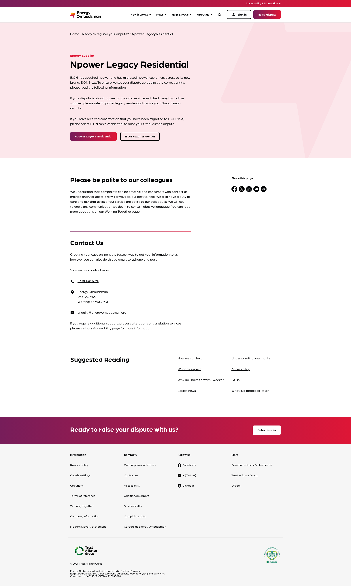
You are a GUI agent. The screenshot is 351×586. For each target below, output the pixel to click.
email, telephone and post (137, 259)
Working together (82, 506)
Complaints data (135, 516)
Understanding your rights (250, 358)
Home (74, 34)
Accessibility (102, 328)
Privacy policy (79, 465)
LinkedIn (188, 485)
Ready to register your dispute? (105, 34)
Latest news (187, 390)
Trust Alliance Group (244, 475)
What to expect (189, 369)
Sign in (239, 14)
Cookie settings (80, 475)
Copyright (76, 485)
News (160, 14)
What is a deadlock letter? (250, 390)
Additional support (136, 496)
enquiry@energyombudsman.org (102, 312)
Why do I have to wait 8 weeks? (201, 380)
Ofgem (236, 485)
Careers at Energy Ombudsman (145, 526)
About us (203, 14)
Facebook (189, 465)
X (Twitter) (189, 475)
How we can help (190, 358)
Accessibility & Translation (262, 3)
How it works (139, 14)
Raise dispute (267, 14)
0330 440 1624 (88, 281)
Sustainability (133, 506)
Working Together (118, 211)
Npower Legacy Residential (93, 136)
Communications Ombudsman (251, 465)
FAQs (235, 380)
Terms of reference (82, 496)
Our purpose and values (140, 465)
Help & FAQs (180, 14)
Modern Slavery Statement (88, 526)
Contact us (131, 475)
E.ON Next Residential (140, 136)
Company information (84, 516)
